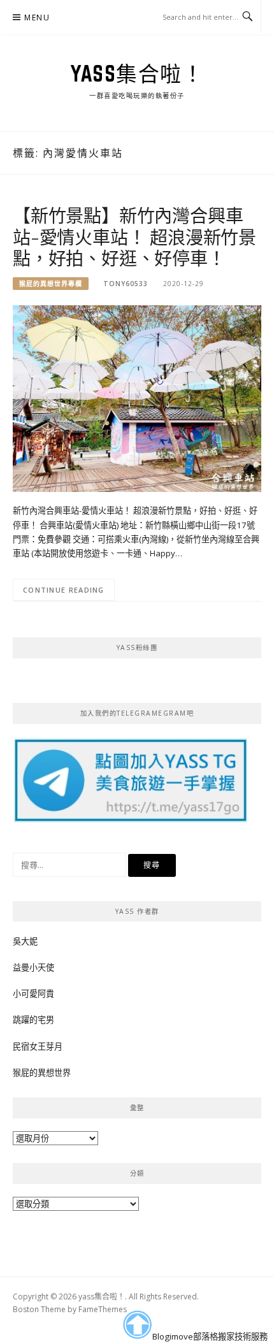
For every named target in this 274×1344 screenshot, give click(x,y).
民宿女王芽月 (37, 1046)
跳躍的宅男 (33, 1019)
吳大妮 (25, 941)
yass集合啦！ (137, 73)
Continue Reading (64, 590)
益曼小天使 (33, 967)
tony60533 (125, 283)
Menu (37, 17)
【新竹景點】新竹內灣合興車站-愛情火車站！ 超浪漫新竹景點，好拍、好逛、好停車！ (134, 236)
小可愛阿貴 (33, 993)
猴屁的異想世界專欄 (50, 283)
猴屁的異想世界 (42, 1072)
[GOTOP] (136, 1325)
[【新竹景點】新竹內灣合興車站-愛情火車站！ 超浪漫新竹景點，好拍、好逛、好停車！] (137, 397)
